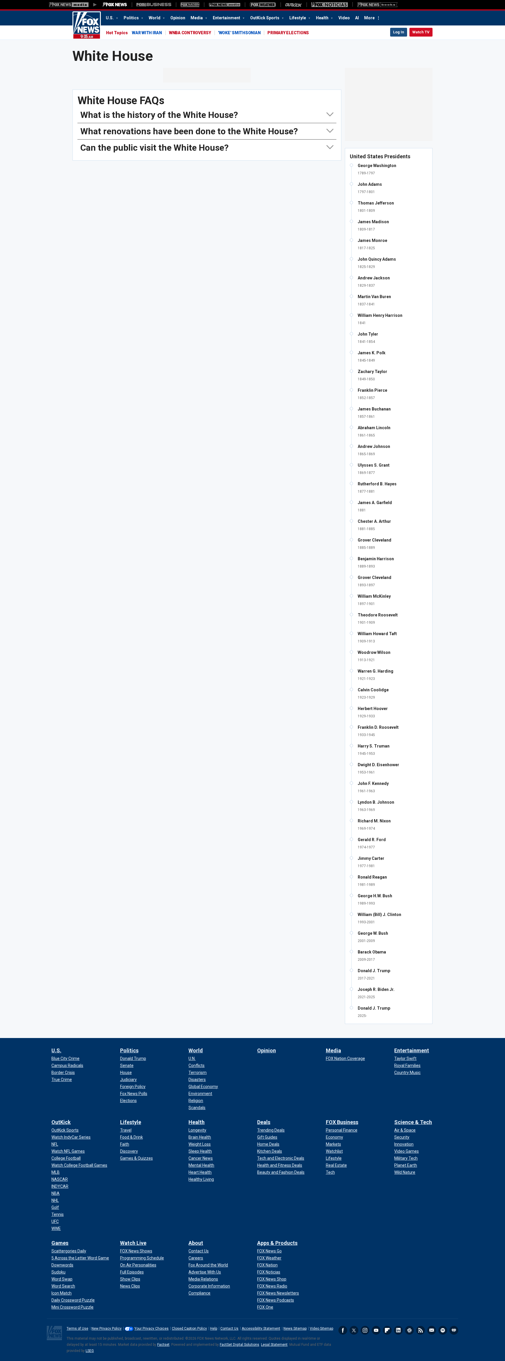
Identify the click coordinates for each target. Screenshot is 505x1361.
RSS (420, 1330)
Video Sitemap (321, 1328)
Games (59, 1243)
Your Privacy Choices (151, 1328)
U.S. (110, 18)
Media (197, 18)
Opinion (177, 18)
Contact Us (229, 1328)
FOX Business (342, 1122)
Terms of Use (77, 1328)
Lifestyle (298, 18)
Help (213, 1328)
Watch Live (133, 1243)
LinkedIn (398, 1330)
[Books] (377, 4)
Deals (263, 1122)
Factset (163, 1345)
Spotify (442, 1330)
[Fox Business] (153, 4)
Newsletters (431, 1330)
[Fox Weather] (263, 4)
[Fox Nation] (190, 4)
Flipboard (387, 1330)
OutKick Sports (265, 18)
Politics (132, 18)
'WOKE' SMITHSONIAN (239, 32)
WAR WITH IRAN (147, 32)
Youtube (376, 1330)
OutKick (61, 1122)
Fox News (86, 25)
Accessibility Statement (261, 1328)
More (369, 18)
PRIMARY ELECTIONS (288, 32)
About (195, 1243)
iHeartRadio (453, 1330)
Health (322, 18)
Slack (409, 1330)
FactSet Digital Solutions (239, 1345)
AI (357, 18)
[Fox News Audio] (224, 4)
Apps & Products (277, 1243)
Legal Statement (274, 1345)
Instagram (365, 1330)
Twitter (354, 1330)
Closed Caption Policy (189, 1328)
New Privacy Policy (106, 1328)
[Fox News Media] (115, 4)
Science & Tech (413, 1122)
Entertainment (227, 18)
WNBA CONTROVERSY (190, 32)
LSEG (90, 1351)
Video (344, 18)
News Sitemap (295, 1328)
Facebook (342, 1330)
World (155, 18)
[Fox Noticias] (329, 4)
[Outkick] (293, 5)
